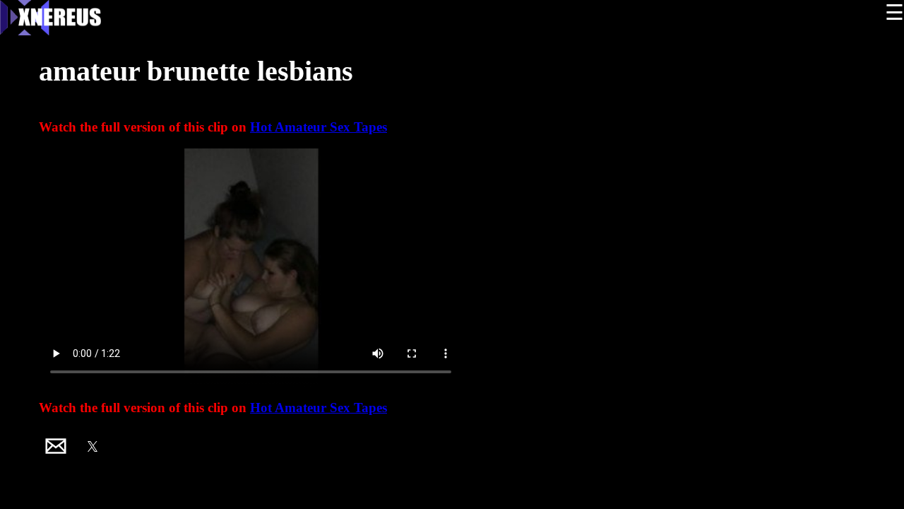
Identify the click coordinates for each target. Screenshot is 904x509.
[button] (56, 446)
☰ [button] (894, 12)
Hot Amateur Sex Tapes (318, 126)
